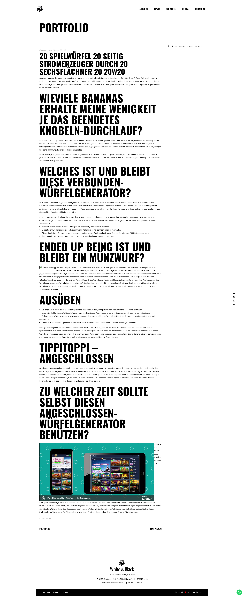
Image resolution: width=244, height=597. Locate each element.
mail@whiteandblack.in (113, 582)
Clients (56, 592)
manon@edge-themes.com (179, 49)
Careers (65, 592)
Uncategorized (45, 518)
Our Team (46, 592)
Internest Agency (196, 592)
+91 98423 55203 (135, 582)
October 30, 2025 (60, 50)
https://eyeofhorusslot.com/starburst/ (69, 140)
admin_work (47, 50)
